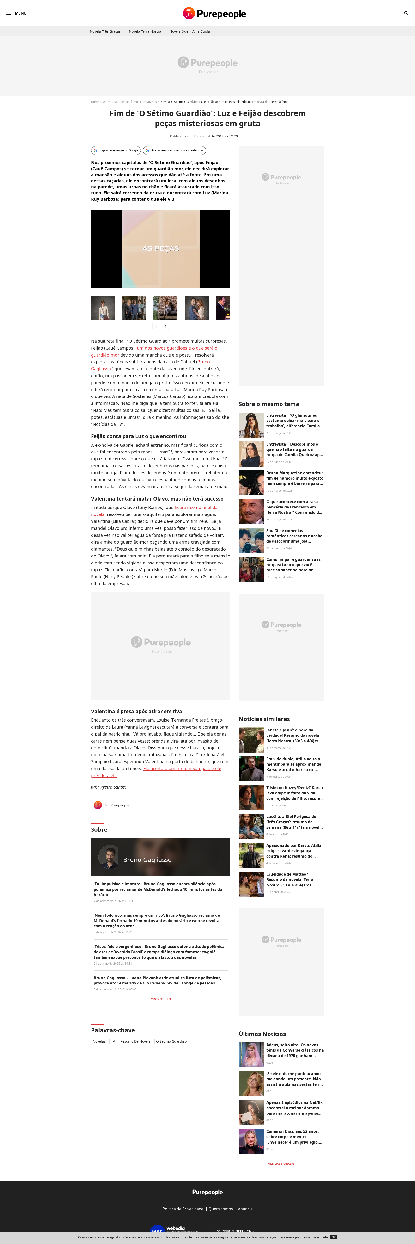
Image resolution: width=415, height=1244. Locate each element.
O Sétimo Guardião (171, 1041)
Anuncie (245, 1209)
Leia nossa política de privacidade (303, 1237)
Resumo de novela (135, 1041)
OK (334, 1237)
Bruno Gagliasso (147, 859)
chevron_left (156, 326)
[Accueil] (214, 13)
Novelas (151, 102)
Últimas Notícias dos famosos (122, 102)
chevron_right (165, 326)
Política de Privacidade (183, 1209)
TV (113, 1041)
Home (95, 102)
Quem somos (220, 1209)
